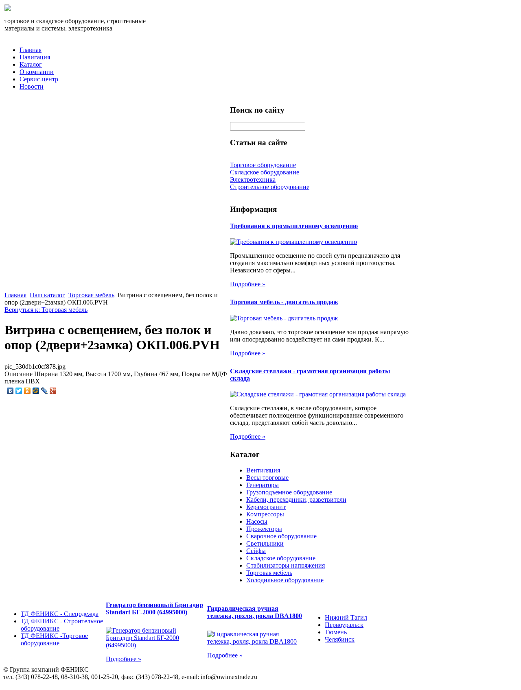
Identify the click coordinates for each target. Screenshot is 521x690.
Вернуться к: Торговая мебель (46, 309)
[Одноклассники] (27, 390)
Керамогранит (266, 506)
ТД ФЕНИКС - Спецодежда (60, 613)
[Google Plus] (53, 390)
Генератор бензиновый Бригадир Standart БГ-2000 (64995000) (154, 608)
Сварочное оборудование (281, 536)
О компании (37, 71)
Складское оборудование (280, 558)
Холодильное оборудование (285, 580)
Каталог (31, 64)
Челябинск (340, 639)
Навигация (35, 57)
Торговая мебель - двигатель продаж (284, 301)
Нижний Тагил (346, 617)
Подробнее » (247, 284)
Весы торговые (267, 477)
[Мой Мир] (36, 390)
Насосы (256, 521)
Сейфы (256, 550)
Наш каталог (47, 295)
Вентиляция (263, 470)
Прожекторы (264, 528)
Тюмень (336, 632)
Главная (31, 49)
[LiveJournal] (44, 390)
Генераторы (262, 484)
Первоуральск (344, 624)
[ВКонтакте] (10, 390)
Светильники (265, 543)
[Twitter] (19, 390)
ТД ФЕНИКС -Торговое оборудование (54, 639)
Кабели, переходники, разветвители (296, 499)
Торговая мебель (91, 295)
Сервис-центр (39, 79)
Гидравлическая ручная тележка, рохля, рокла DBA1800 (254, 612)
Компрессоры (265, 514)
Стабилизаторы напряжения (285, 565)
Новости (32, 86)
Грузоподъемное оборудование (289, 492)
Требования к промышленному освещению (294, 225)
